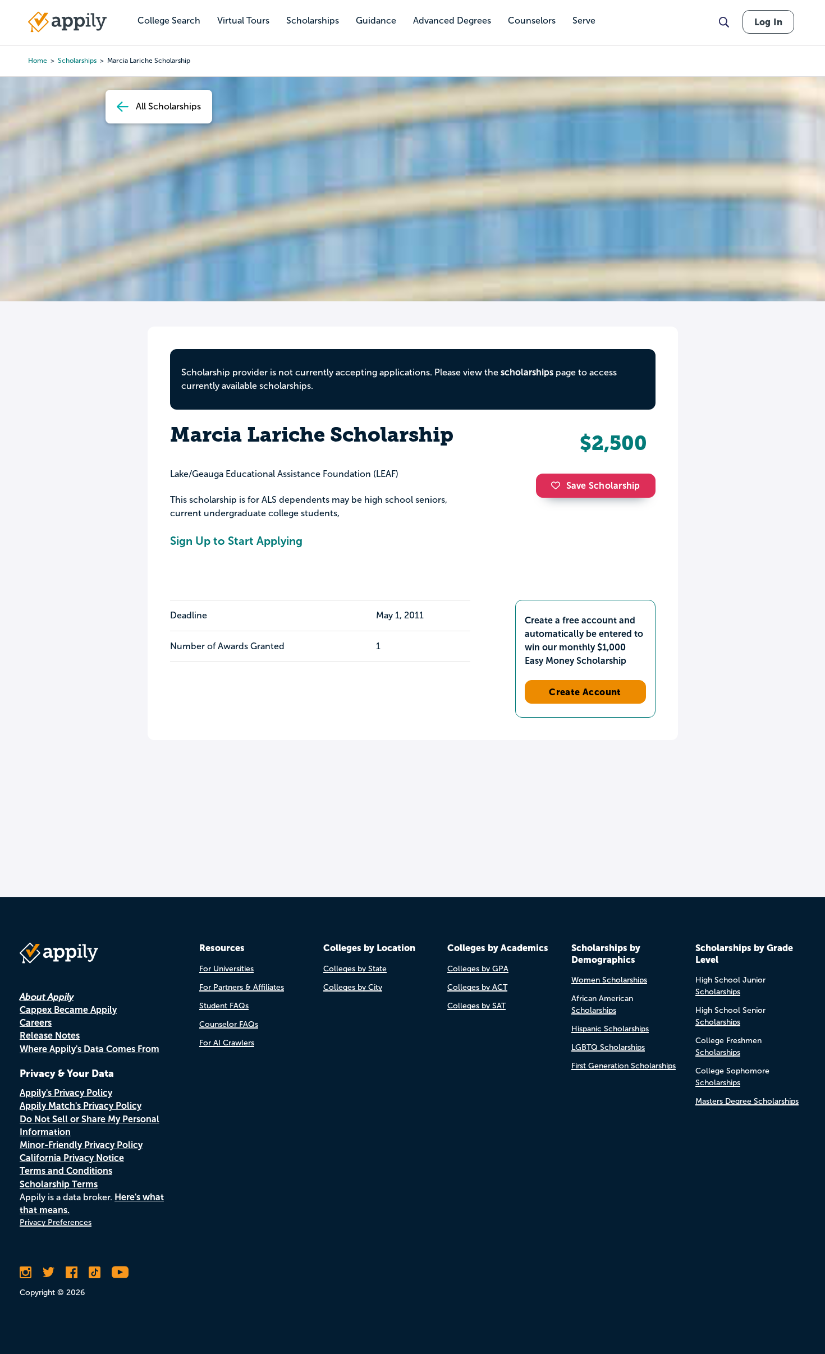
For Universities (226, 969)
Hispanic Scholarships (610, 1029)
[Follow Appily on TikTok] (94, 1272)
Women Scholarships (609, 980)
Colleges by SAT (476, 1006)
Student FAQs (224, 1006)
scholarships (77, 61)
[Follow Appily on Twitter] (48, 1272)
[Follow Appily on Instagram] (25, 1272)
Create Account (585, 692)
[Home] (67, 22)
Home (37, 61)
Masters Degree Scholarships (747, 1101)
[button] (558, 485)
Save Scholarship (603, 485)
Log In (768, 22)
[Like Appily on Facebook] (71, 1272)
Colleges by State (355, 969)
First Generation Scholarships (623, 1066)
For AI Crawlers (226, 1043)
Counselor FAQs (228, 1024)
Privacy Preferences (55, 1222)
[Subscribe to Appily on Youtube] (120, 1272)
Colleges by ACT (477, 987)
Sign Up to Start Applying (236, 541)
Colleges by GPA (477, 969)
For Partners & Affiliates (241, 987)
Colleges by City (352, 987)
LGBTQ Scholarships (608, 1047)
